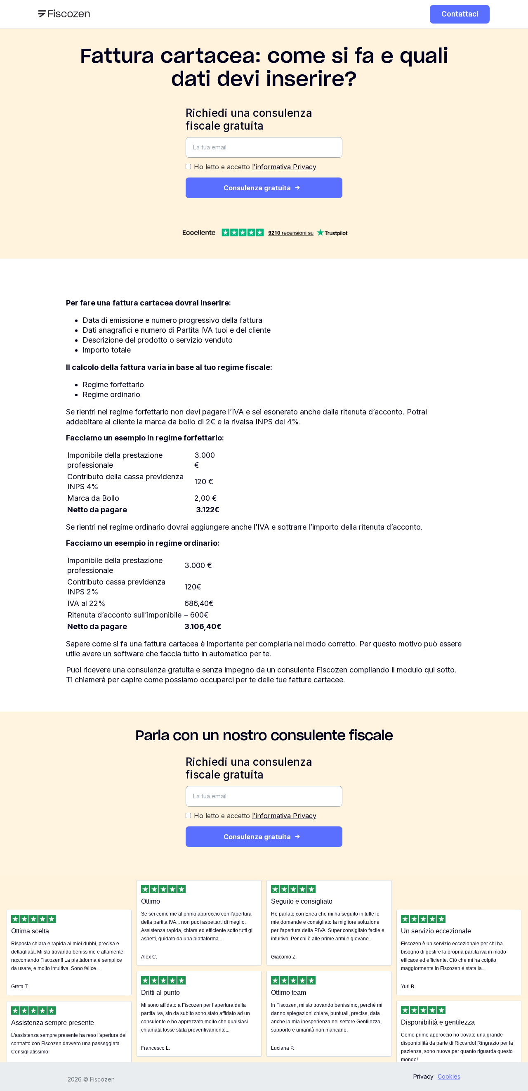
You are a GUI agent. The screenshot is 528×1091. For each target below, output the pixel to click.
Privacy (423, 1076)
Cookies (449, 1076)
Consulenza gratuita (257, 188)
